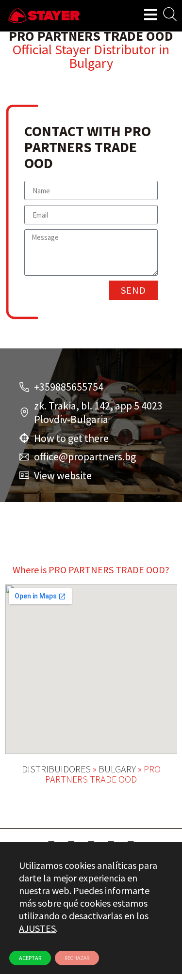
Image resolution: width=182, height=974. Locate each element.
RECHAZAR (77, 957)
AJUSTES (37, 928)
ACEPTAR (30, 957)
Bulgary (91, 63)
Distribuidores (56, 769)
